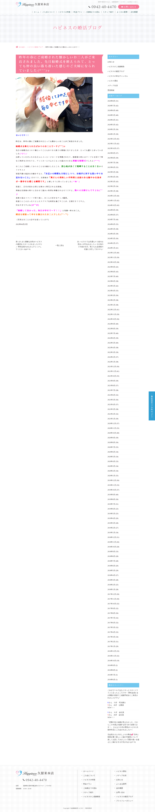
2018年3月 (111, 580)
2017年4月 (111, 632)
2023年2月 (111, 300)
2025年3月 (111, 181)
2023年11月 (112, 257)
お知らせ (111, 62)
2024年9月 (111, 210)
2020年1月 (111, 476)
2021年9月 (111, 381)
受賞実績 (111, 90)
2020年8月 (111, 442)
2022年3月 (111, 352)
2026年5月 (111, 115)
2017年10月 (112, 604)
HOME (22, 47)
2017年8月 (111, 613)
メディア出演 (113, 85)
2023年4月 (111, 291)
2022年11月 (112, 314)
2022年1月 (111, 362)
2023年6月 (111, 281)
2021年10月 (112, 376)
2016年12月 (112, 651)
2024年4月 (111, 234)
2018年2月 (111, 585)
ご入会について (48, 12)
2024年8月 (111, 215)
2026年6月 (111, 110)
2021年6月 (111, 395)
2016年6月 (111, 679)
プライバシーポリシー (124, 801)
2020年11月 (112, 428)
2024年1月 (111, 248)
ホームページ (88, 771)
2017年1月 (111, 646)
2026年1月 (111, 134)
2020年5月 (111, 457)
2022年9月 (111, 324)
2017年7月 (111, 618)
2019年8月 (111, 499)
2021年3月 (111, 409)
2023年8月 (111, 272)
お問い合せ (120, 792)
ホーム (36, 12)
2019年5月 (111, 513)
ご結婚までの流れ (93, 12)
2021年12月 (112, 366)
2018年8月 (111, 556)
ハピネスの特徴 (64, 12)
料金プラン (77, 12)
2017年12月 (112, 594)
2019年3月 (111, 523)
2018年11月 (112, 542)
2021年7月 (111, 390)
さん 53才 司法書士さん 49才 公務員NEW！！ (117, 705)
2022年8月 (111, 328)
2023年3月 (111, 295)
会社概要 (134, 12)
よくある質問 (122, 12)
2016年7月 (111, 675)
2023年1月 (111, 305)
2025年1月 (111, 191)
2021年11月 (112, 371)
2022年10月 (112, 319)
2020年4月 (111, 461)
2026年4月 (111, 120)
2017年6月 (111, 623)
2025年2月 (111, 186)
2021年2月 (111, 414)
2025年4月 (111, 177)
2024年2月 (111, 243)
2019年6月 (111, 509)
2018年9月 (111, 551)
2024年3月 (111, 238)
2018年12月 (112, 537)
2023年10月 (112, 262)
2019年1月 (111, 532)
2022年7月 (111, 333)
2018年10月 (112, 547)
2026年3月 (111, 125)
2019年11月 (112, 485)
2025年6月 (111, 167)
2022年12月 (112, 310)
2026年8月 (111, 101)
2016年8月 (111, 670)
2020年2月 (111, 471)
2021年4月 (111, 404)
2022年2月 (111, 357)
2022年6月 (111, 338)
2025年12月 (112, 139)
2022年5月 (111, 343)
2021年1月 (111, 419)
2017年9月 (111, 608)
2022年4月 (111, 347)
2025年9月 (111, 153)
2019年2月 (111, 528)
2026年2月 (111, 129)
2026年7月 (111, 106)
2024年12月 (112, 196)
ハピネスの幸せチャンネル (118, 76)
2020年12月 (112, 423)
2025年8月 (111, 158)
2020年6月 (111, 452)
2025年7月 (111, 162)
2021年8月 (111, 385)
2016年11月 (112, 656)
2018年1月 (111, 589)
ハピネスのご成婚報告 (116, 66)
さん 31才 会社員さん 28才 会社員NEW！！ (116, 714)
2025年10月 (112, 148)
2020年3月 (111, 466)
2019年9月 (111, 494)
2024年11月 (112, 200)
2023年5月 (111, 286)
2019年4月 (111, 518)
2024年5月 (111, 229)
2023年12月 (112, 253)
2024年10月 (112, 205)
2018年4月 (111, 575)
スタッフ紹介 (108, 12)
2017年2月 (111, 642)
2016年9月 (111, 665)
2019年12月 (112, 480)
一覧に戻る (59, 245)
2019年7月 (111, 504)
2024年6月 (111, 224)
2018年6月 (111, 566)
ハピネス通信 (113, 81)
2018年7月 (111, 561)
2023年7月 (111, 276)
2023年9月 (111, 267)
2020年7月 (111, 447)
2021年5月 (111, 400)
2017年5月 (111, 627)
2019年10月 (112, 490)
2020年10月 (112, 433)
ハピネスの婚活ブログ (35, 47)
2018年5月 (111, 570)
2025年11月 (112, 144)
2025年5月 (111, 172)
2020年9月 (111, 438)
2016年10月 (112, 660)
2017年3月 (111, 637)
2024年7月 (111, 219)
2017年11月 (112, 599)
